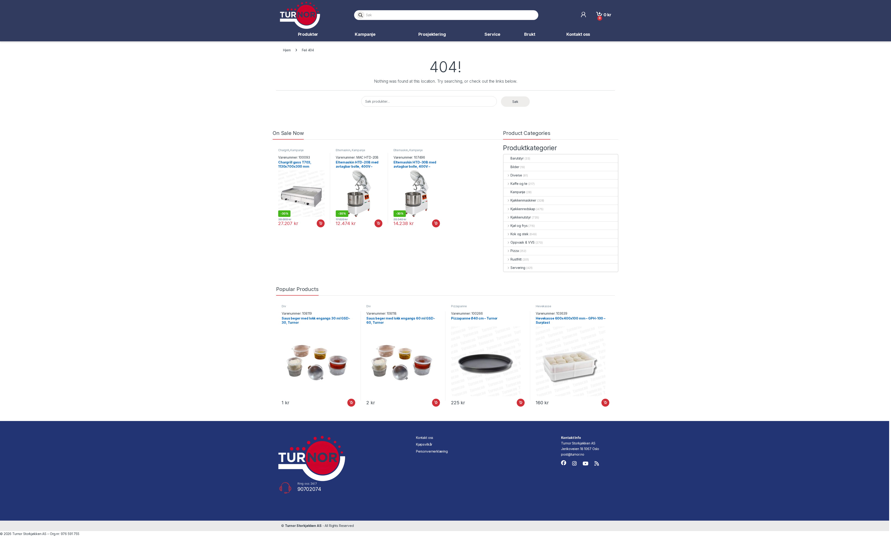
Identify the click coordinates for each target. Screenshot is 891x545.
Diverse (516, 175)
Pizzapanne (459, 306)
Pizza (514, 251)
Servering (517, 268)
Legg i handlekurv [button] (316, 223)
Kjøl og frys (518, 226)
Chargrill (283, 150)
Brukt (529, 34)
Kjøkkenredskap (522, 209)
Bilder (514, 167)
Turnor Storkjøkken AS (303, 526)
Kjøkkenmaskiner (523, 200)
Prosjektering (432, 34)
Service (492, 34)
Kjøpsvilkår (424, 444)
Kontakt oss (578, 34)
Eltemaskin (343, 150)
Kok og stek (519, 234)
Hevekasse (543, 306)
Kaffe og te (518, 184)
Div (284, 306)
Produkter (308, 34)
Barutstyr (517, 158)
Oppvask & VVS (522, 242)
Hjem (287, 50)
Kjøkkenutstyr (520, 217)
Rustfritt (516, 259)
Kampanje (365, 34)
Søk (515, 102)
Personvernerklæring (432, 451)
